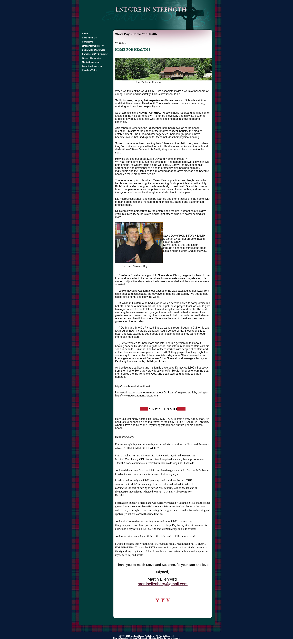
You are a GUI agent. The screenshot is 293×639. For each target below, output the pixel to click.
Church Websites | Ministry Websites (129, 638)
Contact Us (87, 42)
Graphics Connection (92, 66)
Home (85, 34)
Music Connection (90, 62)
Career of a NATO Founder (95, 54)
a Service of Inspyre (171, 638)
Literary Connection (91, 58)
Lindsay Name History (93, 46)
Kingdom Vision (89, 70)
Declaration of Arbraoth (93, 50)
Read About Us (89, 38)
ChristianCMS (155, 638)
